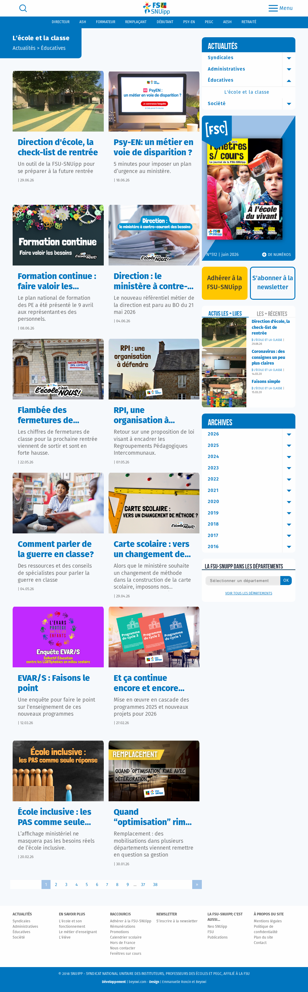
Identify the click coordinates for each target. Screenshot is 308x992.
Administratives (226, 69)
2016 (213, 547)
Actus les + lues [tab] (225, 313)
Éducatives (53, 48)
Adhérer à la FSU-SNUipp (130, 921)
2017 (213, 535)
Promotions (119, 932)
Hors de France (122, 943)
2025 (213, 445)
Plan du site (263, 937)
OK (286, 580)
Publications (218, 937)
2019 (213, 513)
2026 (213, 434)
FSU (211, 932)
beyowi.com (137, 982)
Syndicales (220, 58)
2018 (213, 524)
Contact (260, 943)
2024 (213, 456)
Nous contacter (122, 948)
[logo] (156, 8)
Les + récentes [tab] (272, 313)
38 (155, 885)
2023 (213, 468)
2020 (213, 501)
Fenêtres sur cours (125, 954)
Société (217, 104)
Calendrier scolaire (126, 937)
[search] (23, 8)
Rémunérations (122, 927)
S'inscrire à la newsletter (177, 921)
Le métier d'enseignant (78, 932)
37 (143, 885)
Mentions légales (268, 921)
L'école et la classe (246, 92)
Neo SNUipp (217, 927)
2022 (213, 479)
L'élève (65, 937)
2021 (213, 490)
